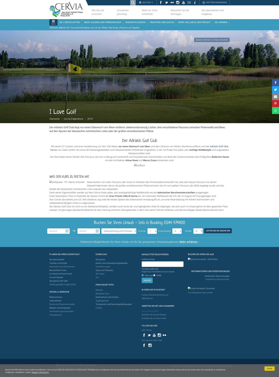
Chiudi (269, 369)
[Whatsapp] (275, 110)
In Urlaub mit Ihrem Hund (60, 274)
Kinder (188, 231)
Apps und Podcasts (104, 270)
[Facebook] (275, 82)
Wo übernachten (56, 259)
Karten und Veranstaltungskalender (112, 263)
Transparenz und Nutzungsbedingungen (114, 304)
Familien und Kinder (58, 263)
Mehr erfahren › (189, 242)
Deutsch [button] (147, 2)
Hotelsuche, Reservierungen (217, 276)
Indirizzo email (148, 259)
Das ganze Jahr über (58, 281)
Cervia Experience (73, 118)
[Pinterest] (275, 103)
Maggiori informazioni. (40, 372)
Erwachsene (164, 231)
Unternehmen (55, 301)
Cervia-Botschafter (150, 311)
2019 (90, 118)
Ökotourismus (55, 297)
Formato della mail (158, 270)
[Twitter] (275, 89)
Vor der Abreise (56, 277)
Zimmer (142, 231)
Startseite (54, 118)
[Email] (275, 96)
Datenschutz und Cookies (107, 297)
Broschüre (100, 259)
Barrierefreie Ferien (58, 270)
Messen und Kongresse (59, 308)
